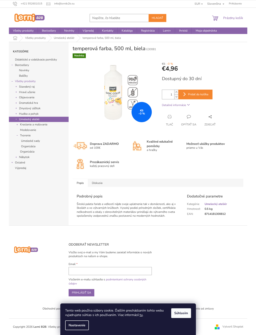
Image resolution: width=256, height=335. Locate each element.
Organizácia (28, 146)
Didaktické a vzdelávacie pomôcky (36, 59)
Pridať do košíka (198, 94)
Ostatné (20, 162)
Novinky (24, 70)
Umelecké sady (30, 141)
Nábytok (24, 157)
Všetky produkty (25, 81)
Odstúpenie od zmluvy (199, 309)
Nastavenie (77, 325)
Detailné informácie (174, 105)
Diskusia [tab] (97, 183)
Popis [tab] (80, 183)
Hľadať (157, 18)
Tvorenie (25, 135)
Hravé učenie (27, 92)
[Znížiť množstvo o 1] (176, 96)
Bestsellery (22, 65)
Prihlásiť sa (81, 293)
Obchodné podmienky (56, 309)
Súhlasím (181, 313)
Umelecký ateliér (29, 119)
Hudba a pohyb (28, 114)
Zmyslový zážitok (29, 108)
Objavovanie (26, 97)
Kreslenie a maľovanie (33, 124)
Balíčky (23, 76)
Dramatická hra (28, 103)
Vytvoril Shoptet (232, 327)
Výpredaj (20, 168)
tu (141, 315)
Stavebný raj (27, 87)
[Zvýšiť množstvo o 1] (176, 92)
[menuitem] (23, 31)
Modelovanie (28, 130)
